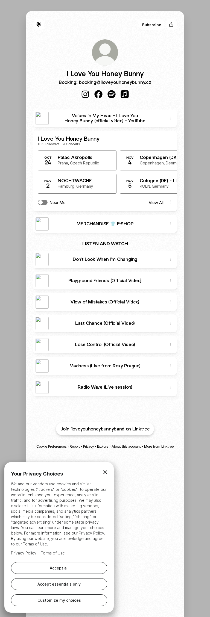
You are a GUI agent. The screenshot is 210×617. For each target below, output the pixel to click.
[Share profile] (171, 24)
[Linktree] (38, 24)
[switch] (43, 202)
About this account (126, 446)
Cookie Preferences (51, 446)
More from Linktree (159, 446)
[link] (85, 94)
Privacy (88, 446)
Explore (102, 446)
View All (156, 202)
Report (75, 446)
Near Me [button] (58, 202)
